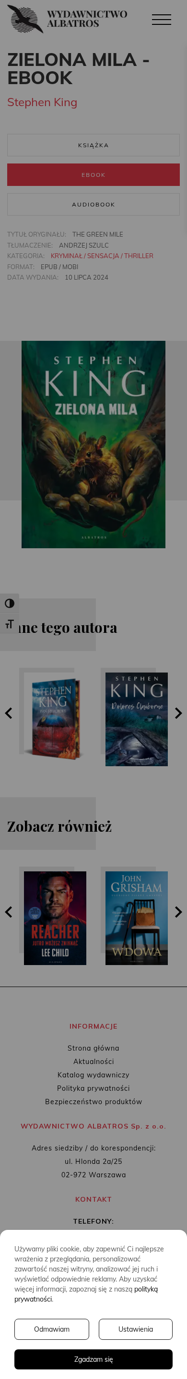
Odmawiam (52, 1329)
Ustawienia (135, 1329)
